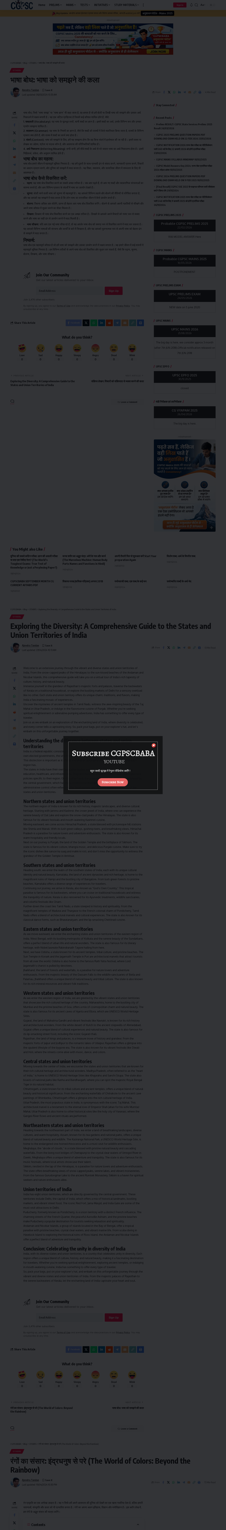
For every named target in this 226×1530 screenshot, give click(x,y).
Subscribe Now (113, 782)
